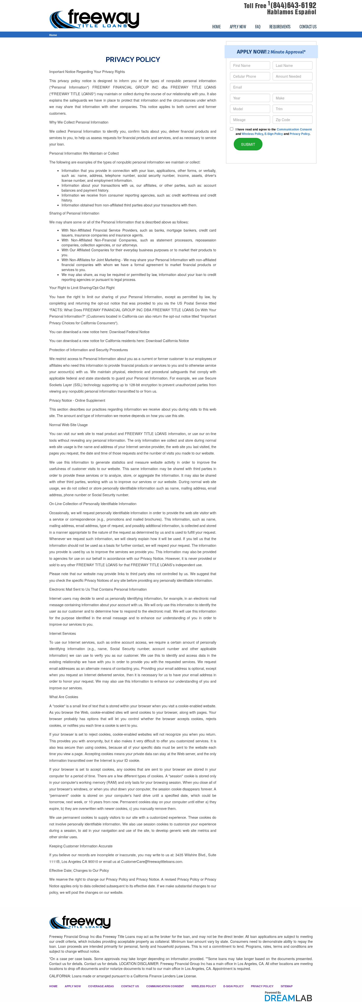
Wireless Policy (252, 133)
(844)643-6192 (292, 5)
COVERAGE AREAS (101, 986)
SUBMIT (248, 144)
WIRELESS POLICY (203, 986)
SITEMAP (287, 986)
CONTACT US (307, 27)
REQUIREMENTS (280, 27)
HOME (216, 27)
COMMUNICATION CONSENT (165, 986)
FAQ (258, 27)
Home (53, 35)
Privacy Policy (300, 133)
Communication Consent (294, 129)
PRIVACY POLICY (262, 986)
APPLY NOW (238, 27)
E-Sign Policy (273, 133)
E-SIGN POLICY (233, 986)
